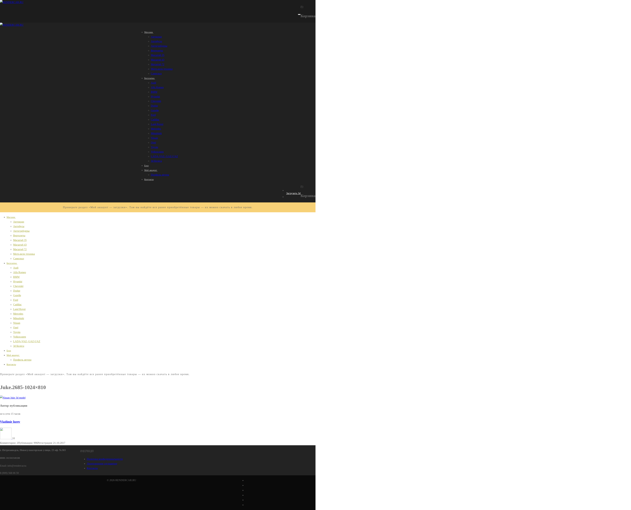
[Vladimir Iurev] (6, 438)
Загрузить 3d (293, 193)
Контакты (92, 468)
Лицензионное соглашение (102, 463)
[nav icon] (299, 14)
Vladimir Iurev (10, 421)
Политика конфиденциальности (105, 459)
